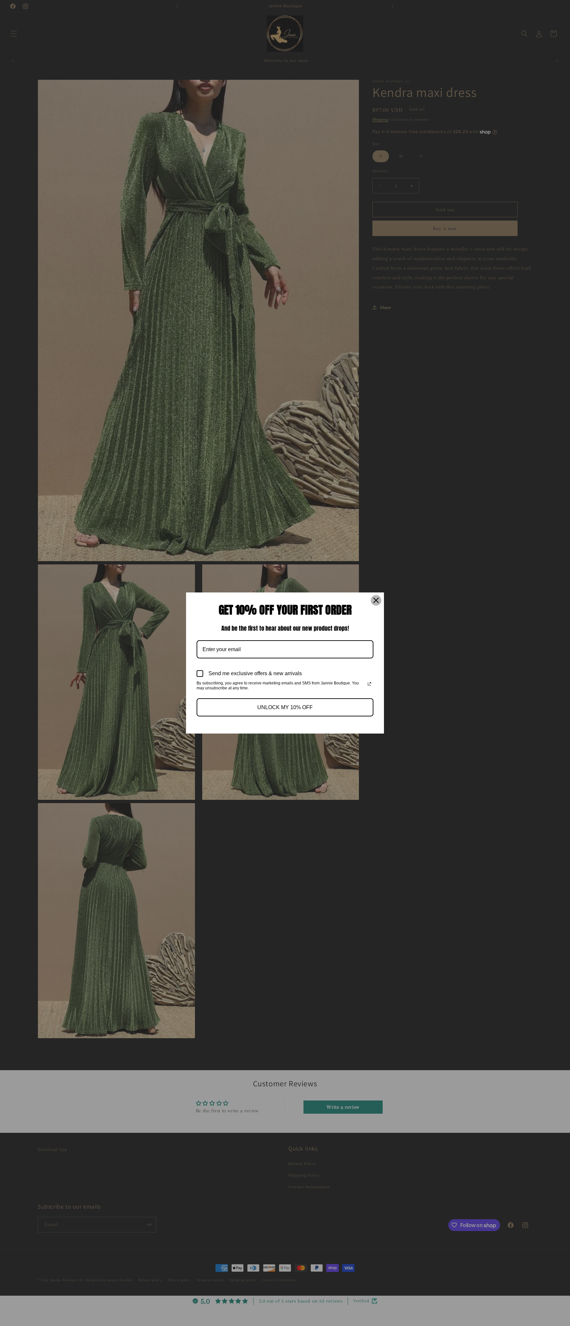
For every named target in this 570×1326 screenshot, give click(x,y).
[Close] (376, 600)
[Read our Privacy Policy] (369, 684)
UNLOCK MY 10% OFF (285, 707)
